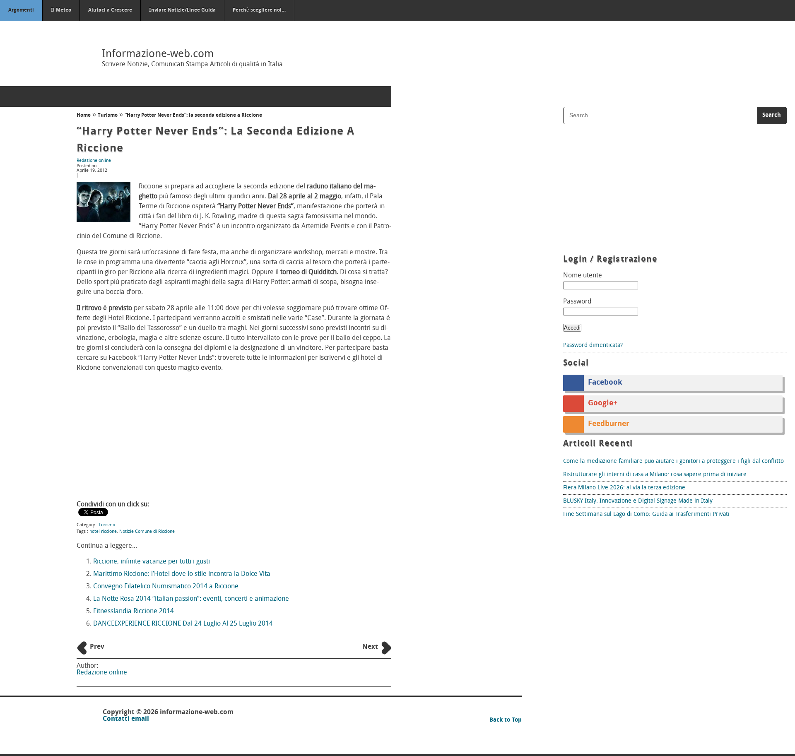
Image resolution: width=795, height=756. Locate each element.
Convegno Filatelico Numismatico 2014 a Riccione (165, 586)
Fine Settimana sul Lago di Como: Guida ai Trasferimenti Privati (646, 514)
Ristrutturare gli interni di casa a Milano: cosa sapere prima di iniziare (655, 475)
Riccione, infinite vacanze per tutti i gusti (151, 562)
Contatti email (126, 719)
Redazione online (94, 161)
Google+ (602, 403)
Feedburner (608, 424)
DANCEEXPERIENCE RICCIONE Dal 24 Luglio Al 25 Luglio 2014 (183, 624)
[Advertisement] (234, 437)
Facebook (605, 383)
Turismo (108, 115)
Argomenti (21, 10)
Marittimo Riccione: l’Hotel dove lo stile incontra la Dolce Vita (181, 574)
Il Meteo (61, 10)
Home (84, 115)
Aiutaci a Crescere (110, 10)
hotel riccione (103, 532)
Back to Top (505, 720)
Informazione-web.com (158, 54)
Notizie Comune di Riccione (147, 532)
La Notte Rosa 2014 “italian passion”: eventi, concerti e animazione (191, 599)
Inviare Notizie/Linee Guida (182, 10)
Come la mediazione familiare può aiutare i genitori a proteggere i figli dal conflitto (673, 461)
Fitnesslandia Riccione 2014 (133, 611)
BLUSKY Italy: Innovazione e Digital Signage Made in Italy (638, 501)
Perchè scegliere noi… (259, 10)
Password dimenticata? (593, 345)
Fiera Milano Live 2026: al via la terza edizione (624, 488)
